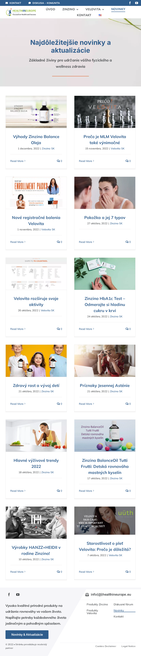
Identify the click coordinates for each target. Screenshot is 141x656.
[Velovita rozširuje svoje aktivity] (36, 274)
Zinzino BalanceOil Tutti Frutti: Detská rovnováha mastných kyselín (105, 466)
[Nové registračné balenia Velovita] (36, 193)
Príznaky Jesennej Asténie (105, 385)
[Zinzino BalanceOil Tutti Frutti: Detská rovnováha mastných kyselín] (104, 436)
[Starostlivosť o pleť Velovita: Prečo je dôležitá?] (104, 520)
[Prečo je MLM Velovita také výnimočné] (104, 112)
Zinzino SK (48, 148)
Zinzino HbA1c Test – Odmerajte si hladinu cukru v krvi (105, 304)
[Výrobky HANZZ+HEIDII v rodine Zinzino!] (36, 523)
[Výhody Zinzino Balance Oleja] (36, 112)
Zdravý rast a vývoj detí (36, 385)
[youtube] (136, 2)
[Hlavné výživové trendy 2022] (36, 436)
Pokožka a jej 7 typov (104, 217)
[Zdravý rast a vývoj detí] (36, 361)
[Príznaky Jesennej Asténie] (104, 361)
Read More (17, 161)
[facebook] (130, 2)
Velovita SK (117, 148)
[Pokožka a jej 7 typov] (104, 193)
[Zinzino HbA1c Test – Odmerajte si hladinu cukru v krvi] (104, 274)
